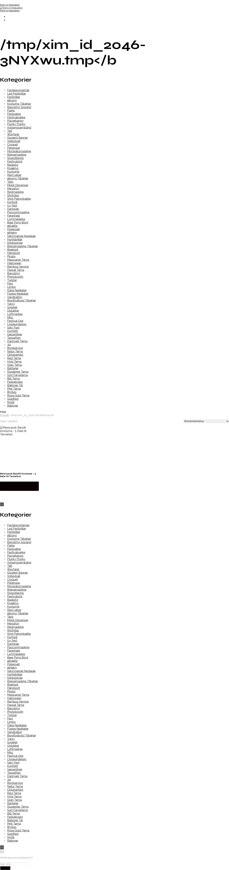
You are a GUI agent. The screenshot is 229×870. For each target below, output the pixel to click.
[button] (114, 412)
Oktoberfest (15, 354)
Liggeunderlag (16, 324)
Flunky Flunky (16, 124)
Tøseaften (14, 338)
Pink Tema (14, 388)
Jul (9, 344)
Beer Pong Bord (17, 222)
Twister (12, 280)
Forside (4, 415)
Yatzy (11, 304)
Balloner (12, 405)
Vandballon (14, 297)
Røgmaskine (15, 192)
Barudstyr (13, 273)
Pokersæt (13, 229)
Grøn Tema (14, 365)
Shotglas (13, 195)
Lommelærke (16, 219)
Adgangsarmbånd (19, 127)
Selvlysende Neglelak (21, 236)
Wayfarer (13, 134)
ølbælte (12, 226)
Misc (10, 317)
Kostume (13, 171)
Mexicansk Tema (18, 259)
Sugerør (12, 307)
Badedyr (12, 165)
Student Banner (17, 137)
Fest (10, 283)
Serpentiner (14, 334)
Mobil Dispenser (17, 185)
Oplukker (13, 310)
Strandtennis (15, 158)
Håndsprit (13, 253)
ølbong (12, 100)
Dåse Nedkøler (17, 290)
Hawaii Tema (15, 270)
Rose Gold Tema (18, 395)
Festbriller (13, 97)
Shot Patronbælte (19, 198)
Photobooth (15, 276)
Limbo (11, 287)
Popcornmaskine (18, 212)
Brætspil (12, 249)
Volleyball (13, 141)
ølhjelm (12, 232)
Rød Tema (14, 358)
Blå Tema (13, 378)
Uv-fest (12, 205)
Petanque (13, 148)
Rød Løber (14, 175)
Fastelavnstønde (18, 90)
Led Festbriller (16, 93)
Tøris (10, 181)
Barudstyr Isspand (19, 107)
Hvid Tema (14, 361)
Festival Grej (15, 321)
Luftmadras (15, 314)
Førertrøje (13, 215)
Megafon (13, 188)
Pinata (11, 256)
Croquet (12, 144)
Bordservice (15, 348)
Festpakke (14, 114)
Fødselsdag (15, 382)
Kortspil (12, 202)
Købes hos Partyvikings (13, 486)
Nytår (10, 402)
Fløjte (11, 110)
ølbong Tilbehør (17, 178)
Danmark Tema (17, 341)
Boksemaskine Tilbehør (22, 246)
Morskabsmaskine (19, 151)
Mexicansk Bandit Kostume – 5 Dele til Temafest (18, 475)
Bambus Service (18, 266)
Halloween (14, 263)
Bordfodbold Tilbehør (21, 300)
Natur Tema (15, 351)
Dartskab (13, 209)
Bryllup (11, 392)
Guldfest (13, 399)
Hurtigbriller (14, 239)
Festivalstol (14, 161)
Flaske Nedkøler (17, 293)
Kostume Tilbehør (19, 103)
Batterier (12, 368)
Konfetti (12, 331)
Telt (9, 131)
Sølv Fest (13, 327)
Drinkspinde (15, 243)
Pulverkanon (15, 120)
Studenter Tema (17, 371)
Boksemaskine (16, 154)
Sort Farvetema (17, 375)
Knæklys (13, 168)
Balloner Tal (15, 385)
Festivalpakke (16, 117)
